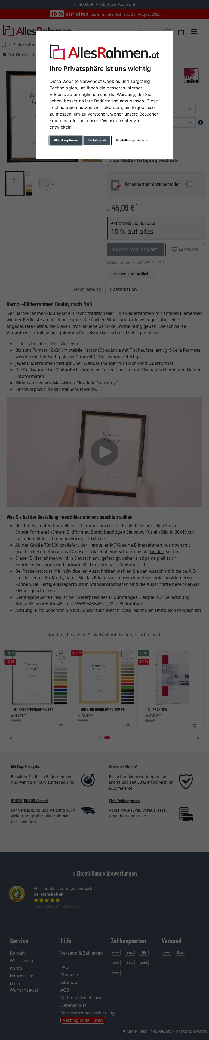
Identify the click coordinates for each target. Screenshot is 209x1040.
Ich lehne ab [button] (97, 140)
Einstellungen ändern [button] (132, 140)
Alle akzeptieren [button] (66, 140)
